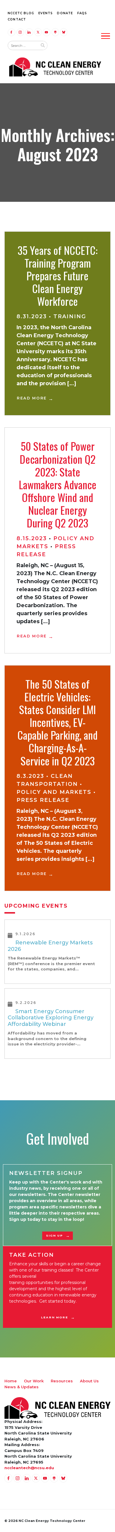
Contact (17, 19)
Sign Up (54, 1235)
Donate (65, 13)
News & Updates (21, 1386)
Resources (62, 1381)
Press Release (43, 800)
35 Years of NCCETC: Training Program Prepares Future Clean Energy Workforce (58, 275)
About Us (89, 1381)
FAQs (82, 13)
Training (69, 316)
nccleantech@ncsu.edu (29, 1467)
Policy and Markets (54, 792)
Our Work (34, 1381)
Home (10, 1381)
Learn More (54, 1317)
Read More (32, 398)
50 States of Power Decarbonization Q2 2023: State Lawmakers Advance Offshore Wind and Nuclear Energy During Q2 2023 (57, 484)
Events (45, 13)
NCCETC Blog (21, 13)
